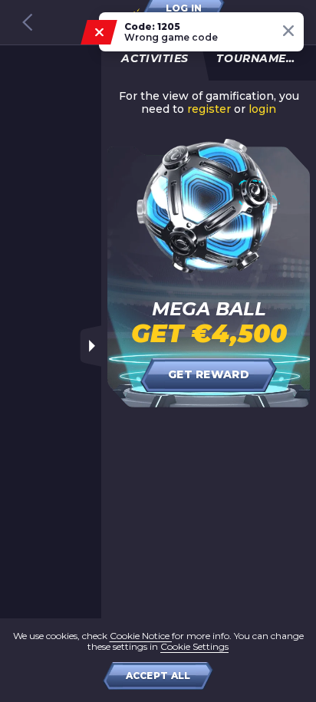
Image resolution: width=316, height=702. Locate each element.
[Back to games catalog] (27, 22)
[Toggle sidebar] (90, 346)
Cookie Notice (141, 635)
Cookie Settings (194, 646)
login (262, 109)
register (209, 109)
